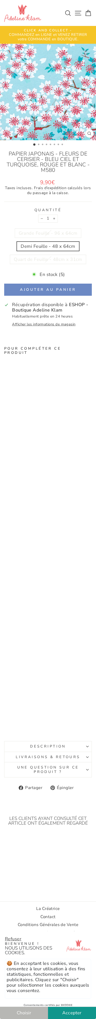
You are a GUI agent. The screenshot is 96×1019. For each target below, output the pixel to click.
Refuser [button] (13, 939)
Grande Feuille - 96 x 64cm (48, 233)
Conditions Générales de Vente (48, 925)
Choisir (24, 1013)
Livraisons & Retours (48, 756)
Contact (47, 917)
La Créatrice (48, 908)
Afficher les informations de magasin (44, 324)
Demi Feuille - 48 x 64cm (48, 246)
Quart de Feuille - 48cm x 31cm (48, 259)
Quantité (48, 210)
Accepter (72, 1013)
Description (48, 746)
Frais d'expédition (50, 188)
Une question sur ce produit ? (48, 769)
